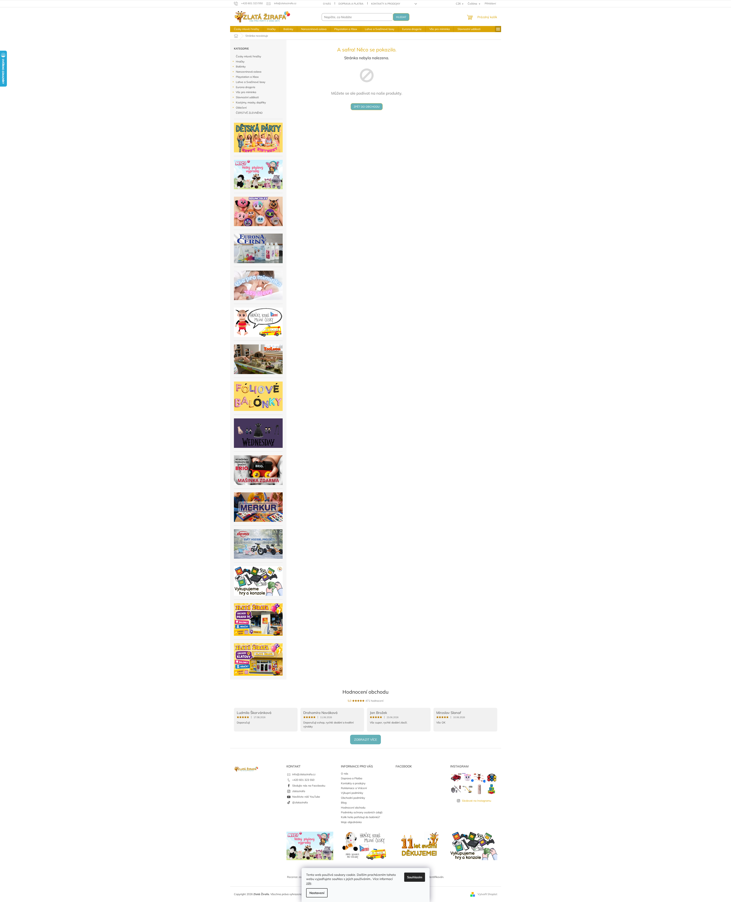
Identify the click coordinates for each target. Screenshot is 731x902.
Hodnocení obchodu (365, 692)
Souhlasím (414, 877)
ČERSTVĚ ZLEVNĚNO (249, 112)
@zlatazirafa (300, 802)
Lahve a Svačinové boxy (250, 82)
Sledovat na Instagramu (476, 800)
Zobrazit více (365, 739)
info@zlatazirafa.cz (304, 774)
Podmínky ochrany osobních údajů (361, 812)
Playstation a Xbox (247, 77)
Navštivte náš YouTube (306, 796)
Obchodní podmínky (353, 798)
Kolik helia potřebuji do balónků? (360, 817)
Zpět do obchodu (367, 106)
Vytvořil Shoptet (487, 894)
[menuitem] (246, 29)
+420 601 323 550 (303, 780)
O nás (327, 3)
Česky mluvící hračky (248, 56)
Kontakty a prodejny (385, 3)
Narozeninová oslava (248, 71)
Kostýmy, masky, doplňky (251, 102)
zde (308, 883)
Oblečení (241, 107)
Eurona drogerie (245, 87)
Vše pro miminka (246, 92)
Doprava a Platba (350, 3)
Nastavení (316, 893)
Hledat (401, 17)
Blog (343, 802)
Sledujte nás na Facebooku (308, 785)
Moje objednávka (351, 822)
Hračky (240, 61)
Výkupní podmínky (352, 793)
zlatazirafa (298, 791)
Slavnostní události (247, 97)
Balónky (241, 66)
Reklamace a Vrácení (354, 788)
